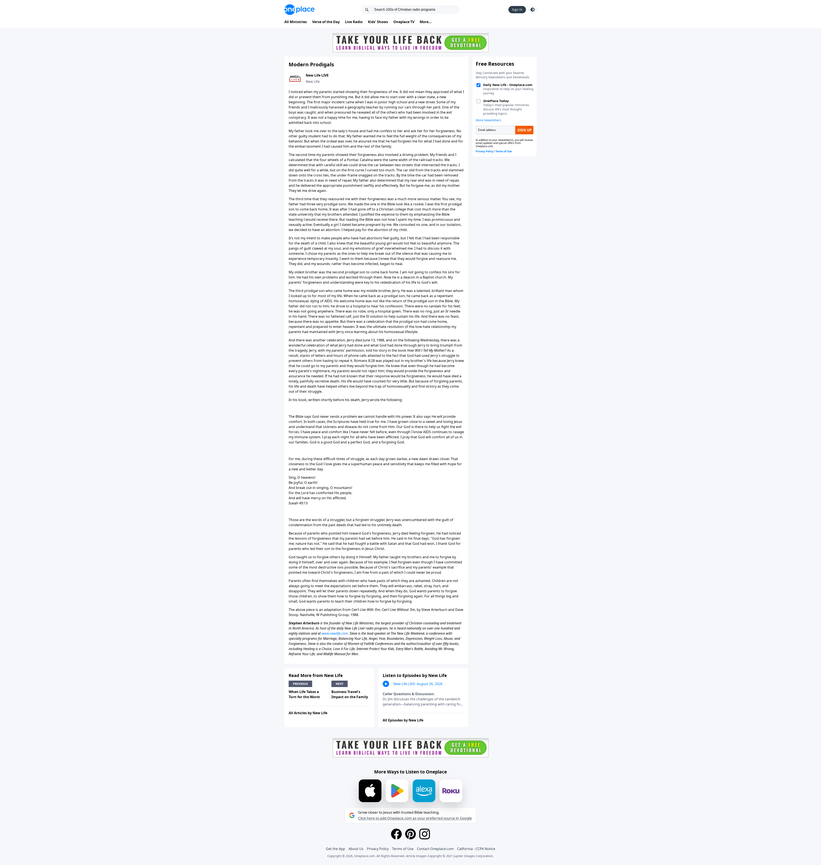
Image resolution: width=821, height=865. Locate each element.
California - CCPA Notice (476, 848)
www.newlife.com (335, 633)
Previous (300, 684)
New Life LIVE (317, 75)
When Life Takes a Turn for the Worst (304, 694)
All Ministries (295, 21)
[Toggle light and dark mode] (533, 10)
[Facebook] (396, 834)
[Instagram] (424, 834)
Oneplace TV (403, 21)
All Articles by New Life (308, 713)
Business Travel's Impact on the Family (349, 694)
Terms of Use (402, 848)
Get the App (335, 848)
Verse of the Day (326, 21)
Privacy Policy (378, 848)
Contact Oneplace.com (435, 848)
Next (339, 684)
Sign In (517, 9)
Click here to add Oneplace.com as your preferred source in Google (415, 818)
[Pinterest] (410, 834)
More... (426, 21)
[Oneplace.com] (299, 9)
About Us (355, 848)
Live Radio (354, 21)
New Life (313, 81)
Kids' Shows (378, 21)
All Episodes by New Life (403, 720)
